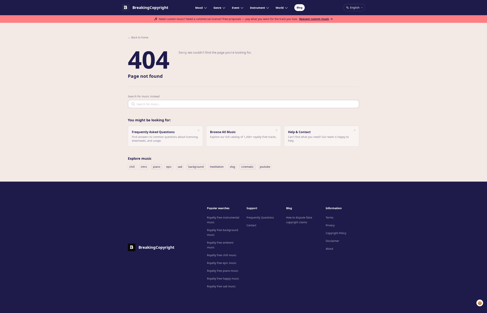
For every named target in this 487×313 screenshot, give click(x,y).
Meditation (217, 166)
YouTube (265, 166)
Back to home (138, 37)
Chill (132, 166)
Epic (169, 166)
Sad (180, 166)
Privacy (330, 225)
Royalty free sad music (221, 286)
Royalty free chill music (221, 255)
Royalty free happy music (223, 278)
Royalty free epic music (221, 263)
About (329, 248)
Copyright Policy (336, 233)
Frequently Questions (260, 217)
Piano (156, 166)
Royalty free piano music (222, 270)
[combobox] (243, 104)
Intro (144, 166)
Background (196, 166)
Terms (329, 217)
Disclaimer (332, 241)
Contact (251, 225)
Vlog (232, 166)
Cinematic (247, 166)
